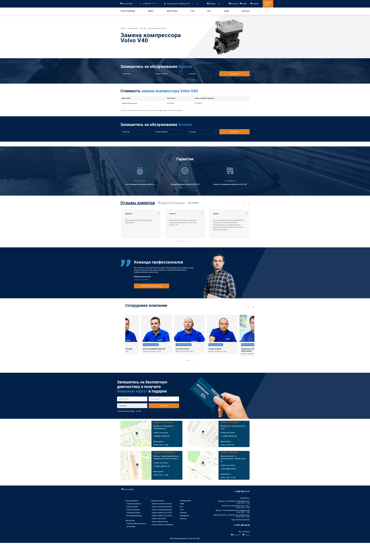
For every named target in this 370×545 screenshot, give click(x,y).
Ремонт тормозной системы (162, 507)
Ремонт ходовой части (160, 522)
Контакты (246, 11)
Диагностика (172, 11)
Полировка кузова (133, 513)
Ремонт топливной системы (162, 504)
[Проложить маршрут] (135, 434)
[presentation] (244, 203)
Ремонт (151, 11)
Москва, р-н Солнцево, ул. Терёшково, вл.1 (163, 427)
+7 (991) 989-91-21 (161, 466)
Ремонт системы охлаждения (162, 525)
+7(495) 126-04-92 (161, 436)
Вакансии (183, 513)
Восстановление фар (134, 516)
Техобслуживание (127, 11)
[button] (178, 241)
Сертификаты (185, 516)
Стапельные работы (134, 504)
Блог (209, 11)
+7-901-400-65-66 (242, 525)
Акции (226, 11)
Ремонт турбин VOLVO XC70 (162, 513)
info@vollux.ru (245, 498)
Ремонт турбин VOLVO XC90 (162, 516)
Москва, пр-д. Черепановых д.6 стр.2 (233, 427)
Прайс (182, 504)
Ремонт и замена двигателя (162, 510)
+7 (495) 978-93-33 (228, 436)
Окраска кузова (132, 507)
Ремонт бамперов (133, 510)
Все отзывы (193, 203)
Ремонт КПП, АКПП (159, 519)
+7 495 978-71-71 (242, 491)
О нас (192, 11)
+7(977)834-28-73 (228, 469)
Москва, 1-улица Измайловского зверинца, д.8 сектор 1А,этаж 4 (166, 457)
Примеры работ (185, 501)
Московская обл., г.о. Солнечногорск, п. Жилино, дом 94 (233, 458)
